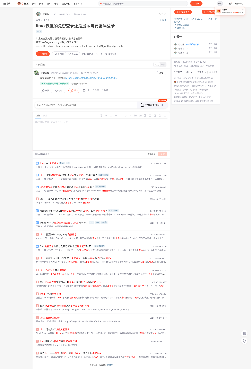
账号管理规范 (197, 93)
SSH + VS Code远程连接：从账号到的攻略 (69, 198)
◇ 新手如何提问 (181, 25)
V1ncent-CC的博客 (45, 238)
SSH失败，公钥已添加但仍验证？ (66, 246)
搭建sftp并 (58, 341)
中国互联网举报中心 (183, 89)
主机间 (50, 293)
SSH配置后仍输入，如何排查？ (68, 175)
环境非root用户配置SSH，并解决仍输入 (75, 258)
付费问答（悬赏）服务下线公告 (188, 18)
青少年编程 (103, 175)
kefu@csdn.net (197, 66)
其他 (53, 270)
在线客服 (210, 66)
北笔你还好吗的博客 (45, 285)
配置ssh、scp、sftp (58, 234)
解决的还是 (64, 305)
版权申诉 (193, 97)
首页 (38, 20)
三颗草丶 (47, 14)
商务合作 (202, 72)
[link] (38, 20)
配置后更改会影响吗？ (67, 186)
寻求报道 (213, 72)
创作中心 (239, 3)
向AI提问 (211, 11)
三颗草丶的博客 (43, 309)
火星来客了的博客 (44, 345)
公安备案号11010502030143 (190, 82)
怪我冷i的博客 (42, 357)
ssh (49, 163)
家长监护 (212, 86)
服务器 (46, 20)
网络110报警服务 (201, 89)
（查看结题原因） (193, 44)
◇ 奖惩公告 (179, 28)
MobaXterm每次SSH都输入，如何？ (73, 210)
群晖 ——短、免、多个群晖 (70, 353)
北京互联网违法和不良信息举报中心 (190, 86)
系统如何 (55, 329)
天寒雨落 (45, 73)
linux (39, 31)
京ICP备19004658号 (183, 78)
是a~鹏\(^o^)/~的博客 (46, 321)
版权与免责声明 (181, 97)
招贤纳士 (190, 72)
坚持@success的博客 (46, 297)
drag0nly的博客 (43, 202)
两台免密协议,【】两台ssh (70, 281)
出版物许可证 (205, 97)
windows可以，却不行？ (64, 222)
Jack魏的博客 (42, 274)
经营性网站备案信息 (204, 78)
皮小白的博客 (42, 262)
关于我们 (178, 72)
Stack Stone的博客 (45, 333)
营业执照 (209, 82)
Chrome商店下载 (181, 93)
